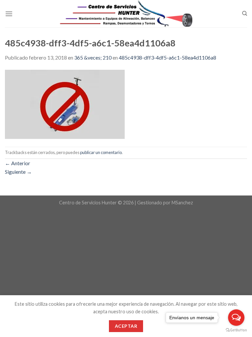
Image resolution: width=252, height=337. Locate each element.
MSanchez (182, 202)
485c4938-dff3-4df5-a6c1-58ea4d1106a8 (167, 57)
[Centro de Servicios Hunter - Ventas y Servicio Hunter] (126, 13)
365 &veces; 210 (93, 57)
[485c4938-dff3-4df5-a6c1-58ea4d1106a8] (65, 103)
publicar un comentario (101, 152)
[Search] (244, 13)
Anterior (17, 163)
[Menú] (9, 14)
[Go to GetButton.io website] (236, 330)
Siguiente (18, 171)
